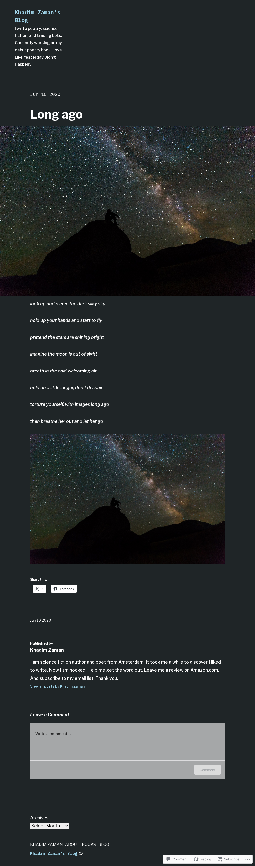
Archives (39, 817)
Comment (207, 770)
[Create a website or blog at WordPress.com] (81, 853)
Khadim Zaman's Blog (53, 853)
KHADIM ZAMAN (46, 844)
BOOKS (89, 844)
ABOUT (72, 844)
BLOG (103, 844)
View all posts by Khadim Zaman (57, 686)
